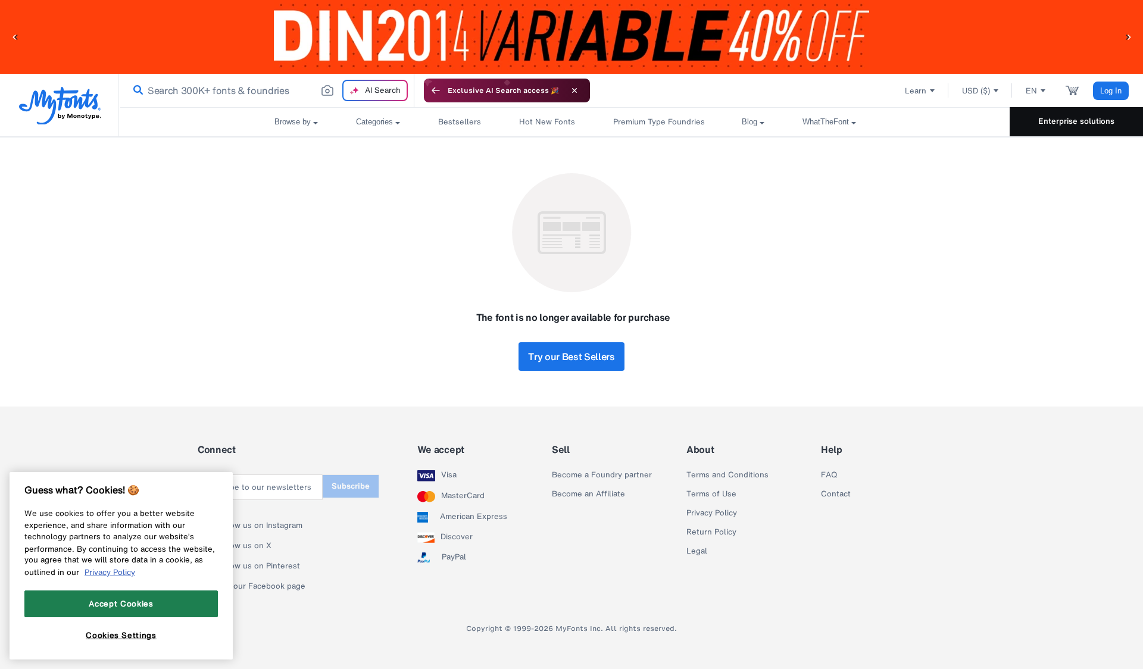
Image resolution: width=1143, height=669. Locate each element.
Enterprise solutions (1076, 121)
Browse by (292, 121)
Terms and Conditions (727, 475)
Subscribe (351, 486)
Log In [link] (1111, 90)
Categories (374, 121)
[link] (136, 90)
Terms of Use (711, 494)
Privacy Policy (711, 513)
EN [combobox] (1031, 90)
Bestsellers (459, 121)
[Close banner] (574, 90)
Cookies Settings (121, 635)
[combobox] (266, 90)
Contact (836, 494)
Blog (749, 121)
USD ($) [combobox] (976, 90)
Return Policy (711, 532)
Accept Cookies (121, 603)
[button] (15, 36)
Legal (696, 551)
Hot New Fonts (547, 121)
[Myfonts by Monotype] (59, 105)
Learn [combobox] (915, 90)
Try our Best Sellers (571, 356)
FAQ (829, 475)
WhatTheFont (825, 121)
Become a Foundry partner (602, 475)
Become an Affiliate (588, 494)
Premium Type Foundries (658, 121)
